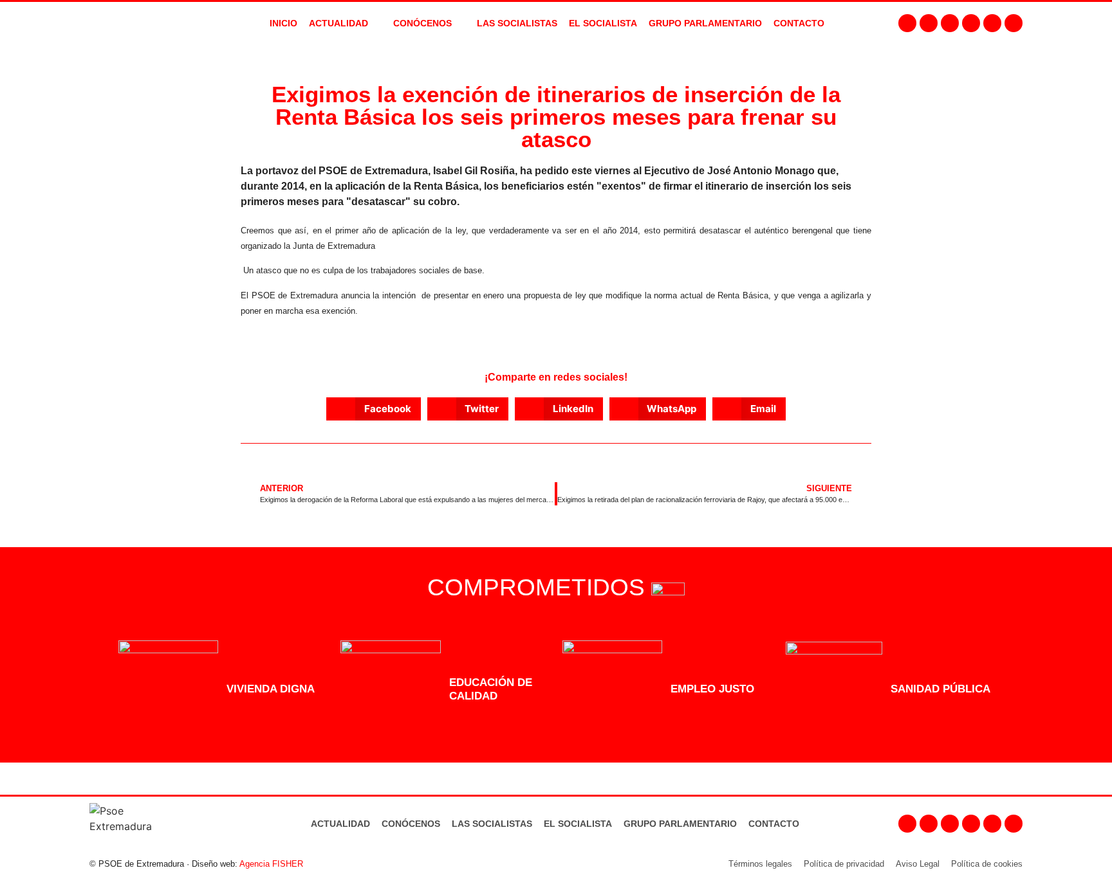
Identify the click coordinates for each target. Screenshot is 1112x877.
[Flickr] (992, 23)
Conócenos (411, 823)
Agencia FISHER (271, 864)
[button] (373, 408)
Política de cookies (987, 864)
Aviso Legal (918, 864)
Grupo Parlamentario (705, 23)
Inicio (283, 23)
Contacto (773, 823)
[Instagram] (929, 23)
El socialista (603, 23)
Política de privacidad (844, 864)
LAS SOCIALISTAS (517, 23)
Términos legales (760, 864)
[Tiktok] (1014, 23)
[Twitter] (950, 23)
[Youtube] (971, 23)
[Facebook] (907, 23)
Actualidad (340, 823)
